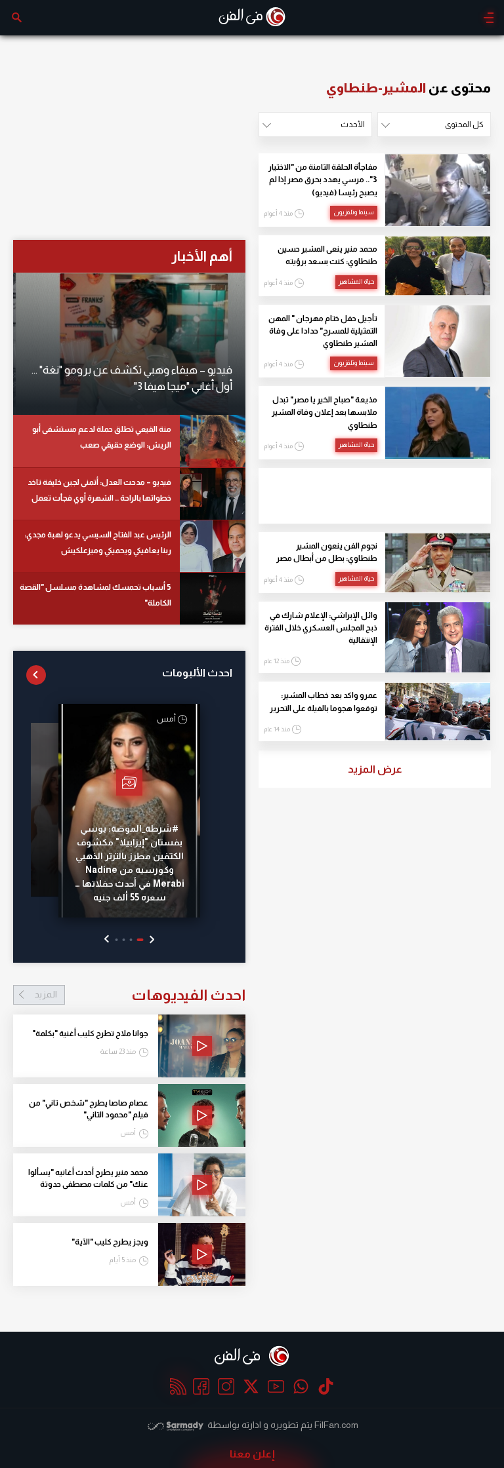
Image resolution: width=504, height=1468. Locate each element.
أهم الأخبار (201, 255)
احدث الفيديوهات (139, 994)
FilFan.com (336, 1425)
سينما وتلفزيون (353, 212)
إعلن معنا (252, 1453)
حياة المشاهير (356, 281)
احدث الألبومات (197, 672)
